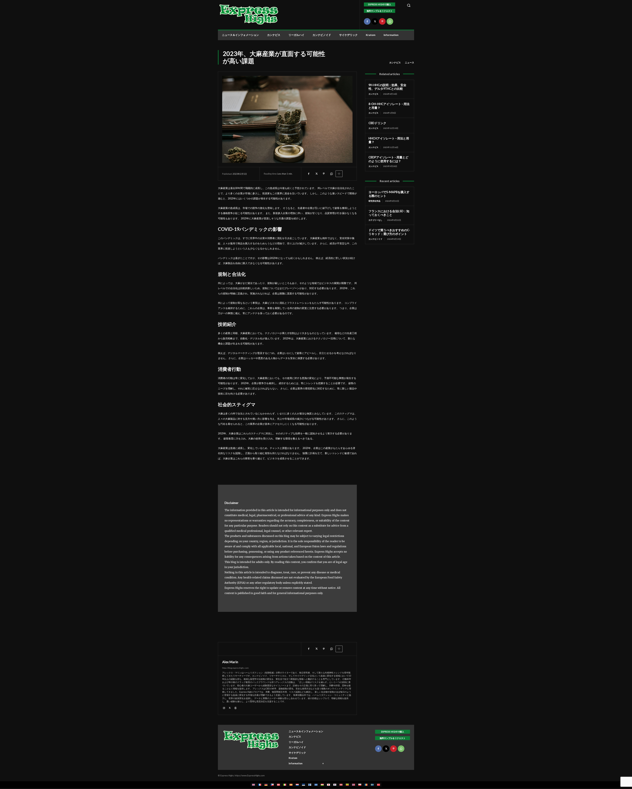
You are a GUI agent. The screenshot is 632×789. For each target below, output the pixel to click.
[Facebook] (367, 21)
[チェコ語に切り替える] (272, 785)
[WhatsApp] (390, 21)
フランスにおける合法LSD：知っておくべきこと (389, 213)
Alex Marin (230, 662)
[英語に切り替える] (253, 785)
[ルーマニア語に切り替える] (366, 785)
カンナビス (395, 62)
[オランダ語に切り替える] (297, 785)
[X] (374, 21)
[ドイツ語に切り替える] (266, 785)
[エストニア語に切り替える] (303, 785)
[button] (408, 5)
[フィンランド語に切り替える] (310, 785)
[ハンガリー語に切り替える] (322, 785)
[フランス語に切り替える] (260, 785)
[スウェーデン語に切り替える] (372, 785)
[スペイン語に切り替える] (291, 785)
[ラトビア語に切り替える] (341, 785)
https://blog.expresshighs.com (235, 668)
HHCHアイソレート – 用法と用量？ (389, 140)
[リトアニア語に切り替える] (347, 785)
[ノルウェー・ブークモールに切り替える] (353, 785)
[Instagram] (224, 707)
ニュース (409, 62)
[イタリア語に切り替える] (285, 785)
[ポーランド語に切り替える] (360, 785)
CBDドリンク (377, 123)
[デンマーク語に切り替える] (278, 785)
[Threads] (235, 707)
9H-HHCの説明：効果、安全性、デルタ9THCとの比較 (387, 87)
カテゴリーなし (375, 220)
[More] (339, 173)
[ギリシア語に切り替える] (316, 785)
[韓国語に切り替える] (335, 785)
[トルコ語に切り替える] (378, 785)
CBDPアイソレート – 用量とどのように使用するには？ (388, 159)
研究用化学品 (374, 201)
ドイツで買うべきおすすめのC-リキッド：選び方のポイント (389, 232)
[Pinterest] (382, 21)
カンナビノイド (375, 239)
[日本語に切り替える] (328, 785)
